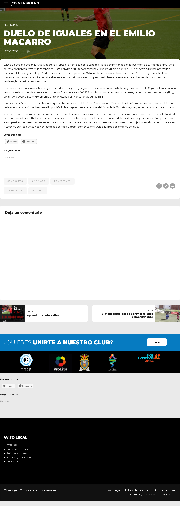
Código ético (13, 461)
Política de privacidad (18, 449)
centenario (38, 181)
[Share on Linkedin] (172, 186)
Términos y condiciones (19, 457)
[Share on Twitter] (166, 186)
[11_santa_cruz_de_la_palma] (84, 362)
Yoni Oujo (37, 190)
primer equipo (62, 181)
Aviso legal (12, 445)
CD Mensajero (15, 181)
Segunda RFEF (15, 190)
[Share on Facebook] (159, 186)
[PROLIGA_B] (60, 363)
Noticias (11, 24)
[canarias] (149, 358)
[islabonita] (112, 362)
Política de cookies (17, 453)
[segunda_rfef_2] (26, 362)
